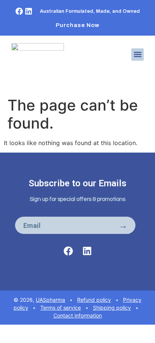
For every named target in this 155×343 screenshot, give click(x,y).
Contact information (77, 315)
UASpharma (50, 300)
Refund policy (94, 300)
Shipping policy (112, 307)
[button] (137, 54)
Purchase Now (78, 25)
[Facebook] (19, 11)
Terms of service (60, 307)
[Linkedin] (28, 11)
